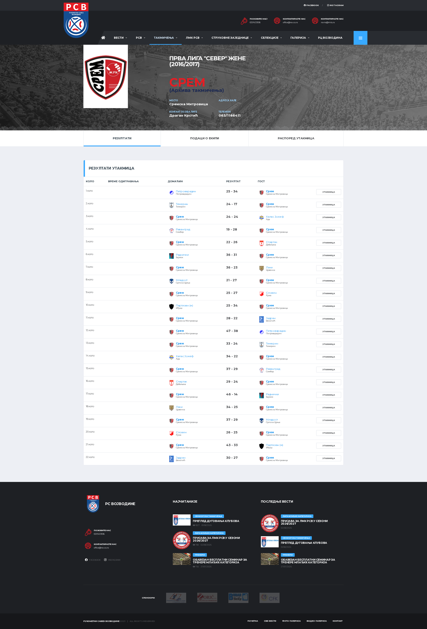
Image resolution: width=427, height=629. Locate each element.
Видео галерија (317, 621)
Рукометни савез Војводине (101, 621)
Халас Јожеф (275, 216)
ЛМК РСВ (192, 37)
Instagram (336, 5)
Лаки (269, 267)
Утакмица (328, 192)
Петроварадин (186, 191)
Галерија (298, 37)
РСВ (139, 37)
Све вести (270, 621)
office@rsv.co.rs (290, 22)
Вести (119, 37)
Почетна (253, 621)
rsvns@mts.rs (328, 22)
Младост (181, 280)
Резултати (122, 138)
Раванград (183, 229)
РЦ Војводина (330, 37)
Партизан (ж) (184, 305)
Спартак (271, 242)
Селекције (269, 37)
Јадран (271, 318)
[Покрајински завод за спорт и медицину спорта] (176, 597)
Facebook (312, 5)
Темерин (182, 204)
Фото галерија (291, 621)
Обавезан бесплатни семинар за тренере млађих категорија (220, 561)
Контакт (337, 621)
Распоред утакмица (296, 138)
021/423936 (255, 22)
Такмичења (164, 37)
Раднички (182, 254)
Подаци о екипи (204, 138)
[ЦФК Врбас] (270, 597)
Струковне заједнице (230, 37)
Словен (271, 292)
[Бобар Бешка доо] (238, 597)
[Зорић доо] (207, 597)
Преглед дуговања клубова (216, 521)
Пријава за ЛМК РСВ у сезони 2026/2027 (216, 539)
